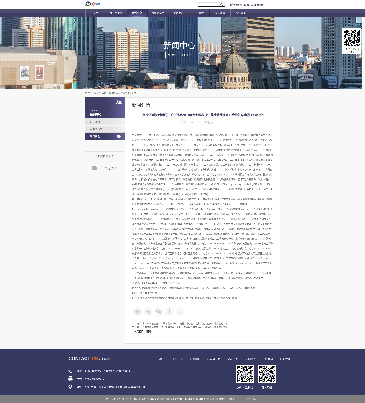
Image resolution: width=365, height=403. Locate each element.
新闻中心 (113, 93)
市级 (134, 93)
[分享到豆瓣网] (180, 311)
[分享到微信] (158, 311)
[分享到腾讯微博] (169, 311)
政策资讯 (124, 93)
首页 (95, 13)
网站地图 (189, 399)
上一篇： (180, 323)
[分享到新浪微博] (137, 311)
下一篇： (180, 327)
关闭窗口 (139, 331)
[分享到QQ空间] (148, 311)
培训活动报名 (105, 156)
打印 (149, 331)
